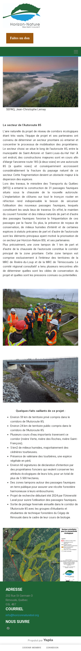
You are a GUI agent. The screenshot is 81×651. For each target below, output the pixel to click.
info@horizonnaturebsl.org (22, 615)
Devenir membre (31, 647)
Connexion (52, 647)
